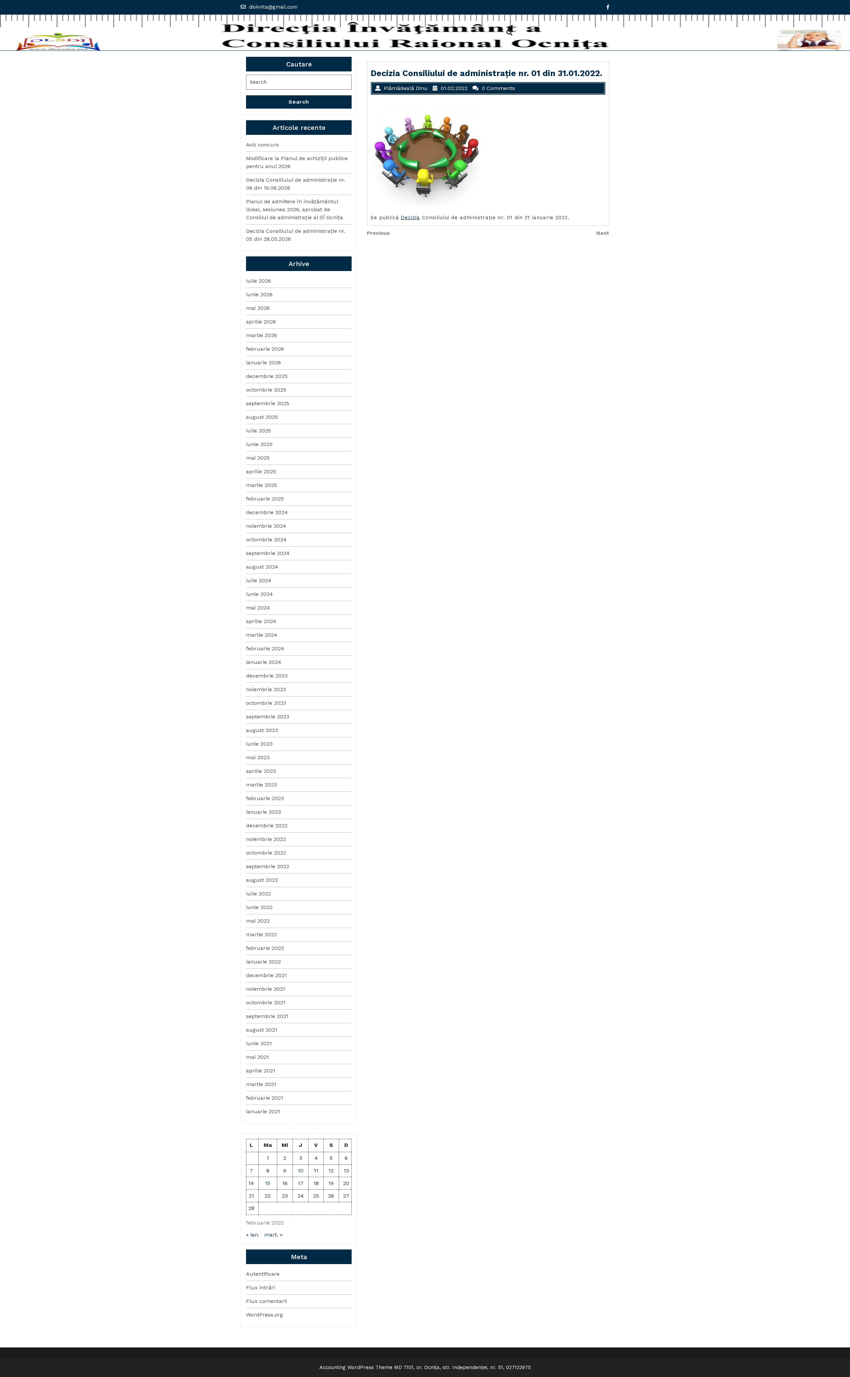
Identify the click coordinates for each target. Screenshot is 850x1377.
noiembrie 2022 (266, 839)
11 (316, 1170)
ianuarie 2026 (263, 362)
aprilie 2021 (260, 1070)
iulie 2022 (258, 893)
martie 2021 (261, 1084)
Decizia (410, 218)
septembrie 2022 (267, 866)
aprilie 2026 (261, 322)
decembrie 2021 (266, 975)
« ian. (252, 1235)
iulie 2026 (258, 281)
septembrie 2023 (267, 716)
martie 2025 (261, 485)
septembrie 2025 (267, 403)
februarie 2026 (265, 349)
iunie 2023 (259, 744)
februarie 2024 (265, 648)
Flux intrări (260, 1287)
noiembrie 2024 (266, 526)
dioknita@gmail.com (273, 7)
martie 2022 (261, 934)
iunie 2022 (259, 907)
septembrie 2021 (267, 1016)
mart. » (273, 1235)
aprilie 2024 (261, 621)
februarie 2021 (264, 1098)
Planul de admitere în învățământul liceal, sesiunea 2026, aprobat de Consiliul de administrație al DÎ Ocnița (294, 209)
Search (299, 102)
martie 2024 (261, 635)
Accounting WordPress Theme (355, 1367)
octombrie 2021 (266, 1002)
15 (267, 1183)
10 (300, 1170)
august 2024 (262, 567)
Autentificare (263, 1274)
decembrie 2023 (267, 676)
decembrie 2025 (267, 376)
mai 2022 (258, 921)
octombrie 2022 (266, 853)
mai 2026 (258, 308)
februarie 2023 (265, 798)
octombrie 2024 (266, 539)
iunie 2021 (259, 1043)
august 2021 (261, 1030)
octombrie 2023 (266, 703)
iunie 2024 (259, 594)
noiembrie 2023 (266, 689)
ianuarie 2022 (263, 962)
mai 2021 (257, 1057)
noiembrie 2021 (265, 989)
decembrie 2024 (267, 512)
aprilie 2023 (261, 771)
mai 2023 (258, 757)
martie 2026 (261, 335)
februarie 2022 (265, 948)
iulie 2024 (258, 580)
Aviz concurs (262, 144)
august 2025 (262, 417)
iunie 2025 (259, 444)
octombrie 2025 (266, 390)
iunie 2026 (259, 294)
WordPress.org (264, 1315)
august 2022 (262, 880)
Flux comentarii (266, 1301)
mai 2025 (258, 458)
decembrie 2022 (267, 825)
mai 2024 (258, 607)
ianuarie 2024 (263, 662)
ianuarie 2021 (263, 1111)
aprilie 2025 (261, 471)
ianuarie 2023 (263, 812)
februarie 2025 (265, 499)
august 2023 (262, 730)
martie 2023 (261, 784)
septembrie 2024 (268, 553)
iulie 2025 (258, 430)
